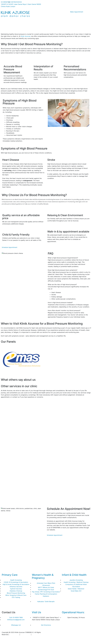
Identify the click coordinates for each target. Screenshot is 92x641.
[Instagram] (54, 3)
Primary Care (9, 574)
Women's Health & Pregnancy (42, 576)
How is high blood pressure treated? (60, 302)
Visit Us (36, 612)
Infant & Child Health (74, 574)
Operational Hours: (73, 612)
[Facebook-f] (49, 3)
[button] (69, 258)
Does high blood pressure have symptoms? (62, 270)
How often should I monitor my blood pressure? (64, 310)
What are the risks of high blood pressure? (62, 284)
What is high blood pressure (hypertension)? (63, 258)
